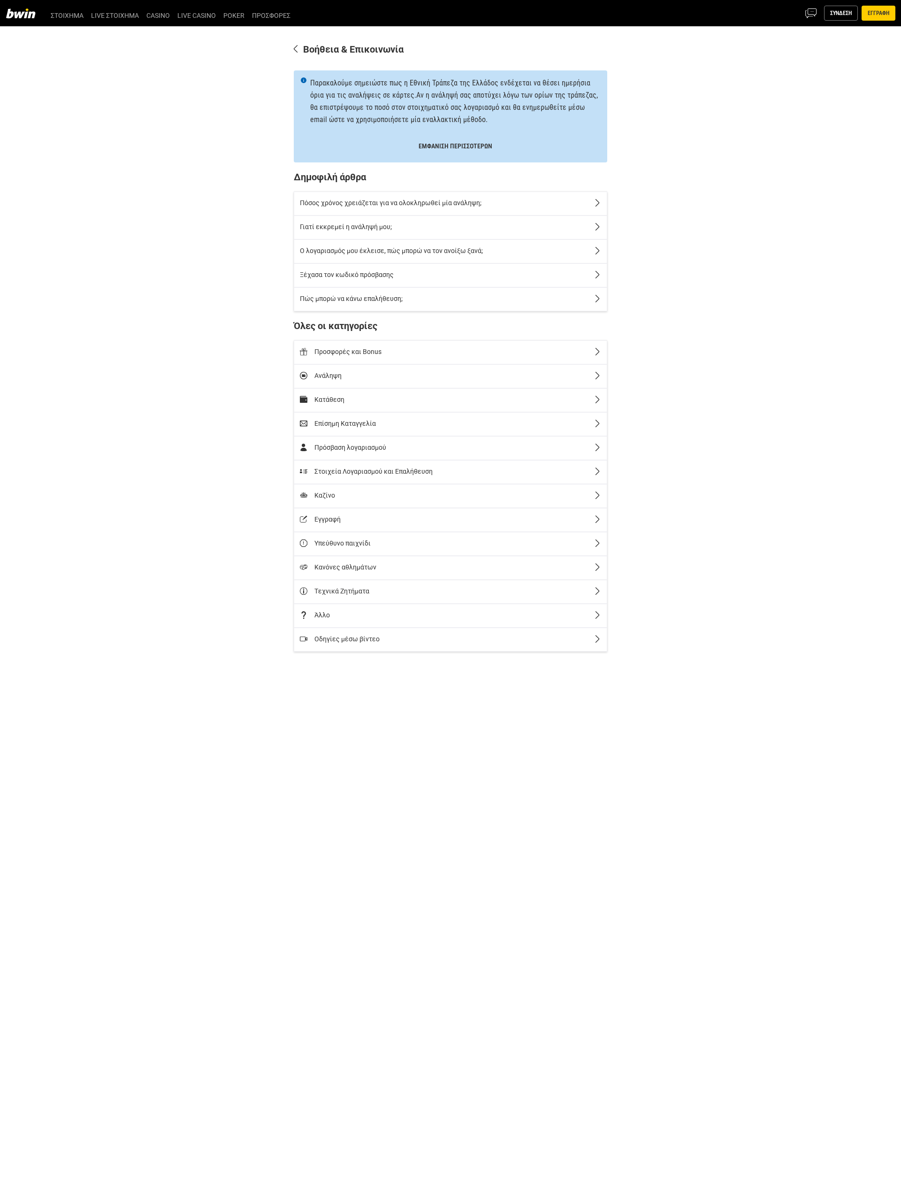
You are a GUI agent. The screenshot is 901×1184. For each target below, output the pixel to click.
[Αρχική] (26, 13)
